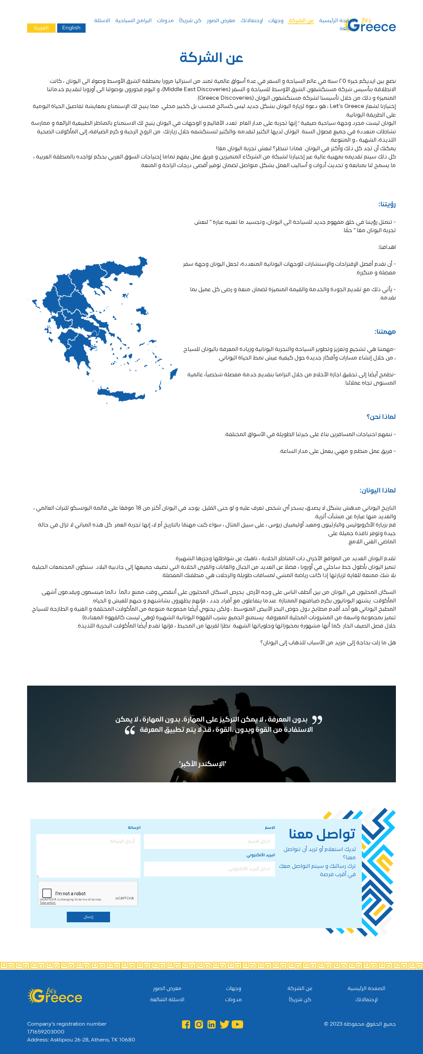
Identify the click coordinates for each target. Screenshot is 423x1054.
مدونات (165, 20)
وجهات (275, 20)
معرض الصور (220, 20)
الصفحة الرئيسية (337, 20)
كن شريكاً (190, 20)
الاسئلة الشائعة (167, 1000)
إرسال (88, 917)
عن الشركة (301, 20)
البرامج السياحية (133, 20)
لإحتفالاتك (251, 20)
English (71, 28)
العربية (41, 28)
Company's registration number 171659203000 (66, 1028)
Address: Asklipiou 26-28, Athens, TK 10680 (81, 1040)
